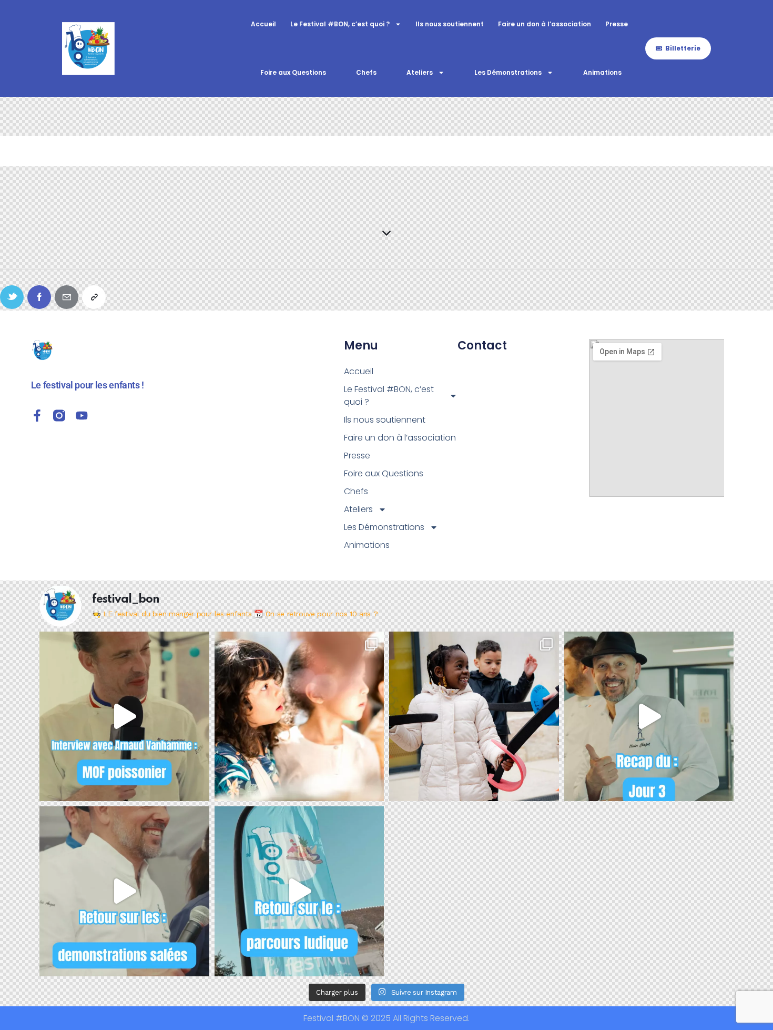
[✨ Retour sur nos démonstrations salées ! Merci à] (124, 891)
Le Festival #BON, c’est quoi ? (340, 23)
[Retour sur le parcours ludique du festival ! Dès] (299, 891)
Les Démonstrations (508, 72)
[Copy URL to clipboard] (94, 297)
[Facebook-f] (37, 415)
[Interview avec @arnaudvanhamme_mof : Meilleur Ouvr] (124, 717)
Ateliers (419, 72)
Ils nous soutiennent (449, 23)
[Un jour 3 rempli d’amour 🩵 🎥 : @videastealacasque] (649, 717)
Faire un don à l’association (544, 23)
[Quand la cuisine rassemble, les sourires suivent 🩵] (474, 717)
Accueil (263, 23)
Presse (616, 23)
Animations (602, 72)
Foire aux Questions (293, 72)
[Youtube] (82, 415)
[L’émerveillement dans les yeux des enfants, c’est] (299, 717)
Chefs (366, 72)
